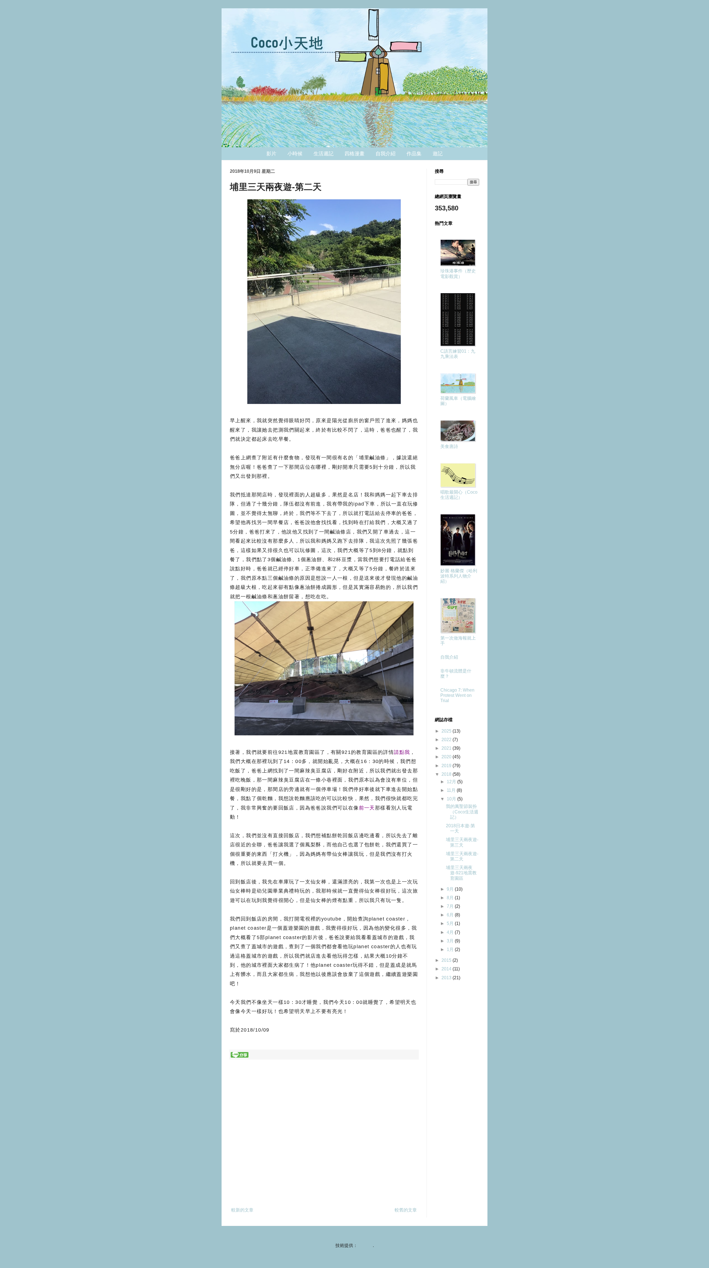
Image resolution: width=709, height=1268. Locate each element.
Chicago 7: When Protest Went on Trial (457, 695)
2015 (447, 960)
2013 (447, 977)
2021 (447, 748)
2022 (447, 739)
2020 (447, 756)
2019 (447, 765)
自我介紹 (385, 153)
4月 (451, 932)
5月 (451, 923)
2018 (447, 774)
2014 (447, 969)
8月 (451, 897)
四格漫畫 (354, 153)
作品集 (414, 153)
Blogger (365, 1245)
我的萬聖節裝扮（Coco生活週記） (462, 811)
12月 (452, 781)
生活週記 (323, 153)
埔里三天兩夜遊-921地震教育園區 (461, 872)
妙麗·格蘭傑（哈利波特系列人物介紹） (458, 576)
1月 (451, 949)
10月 (452, 799)
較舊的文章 (406, 1210)
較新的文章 (242, 1210)
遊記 (438, 153)
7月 (451, 906)
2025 (447, 731)
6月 (451, 915)
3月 (451, 941)
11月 (452, 790)
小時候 (294, 153)
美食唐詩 (449, 446)
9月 (451, 889)
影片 (271, 153)
